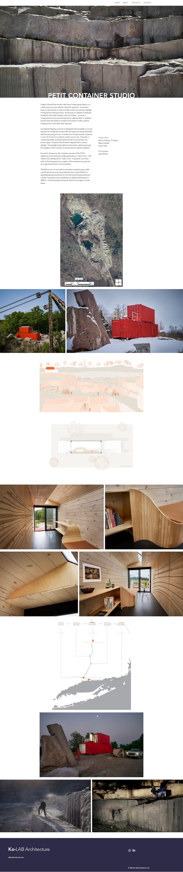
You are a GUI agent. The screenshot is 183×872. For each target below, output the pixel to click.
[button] (91, 448)
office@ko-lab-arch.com (16, 857)
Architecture (37, 849)
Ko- (12, 849)
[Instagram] (129, 850)
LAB (20, 849)
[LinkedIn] (133, 850)
